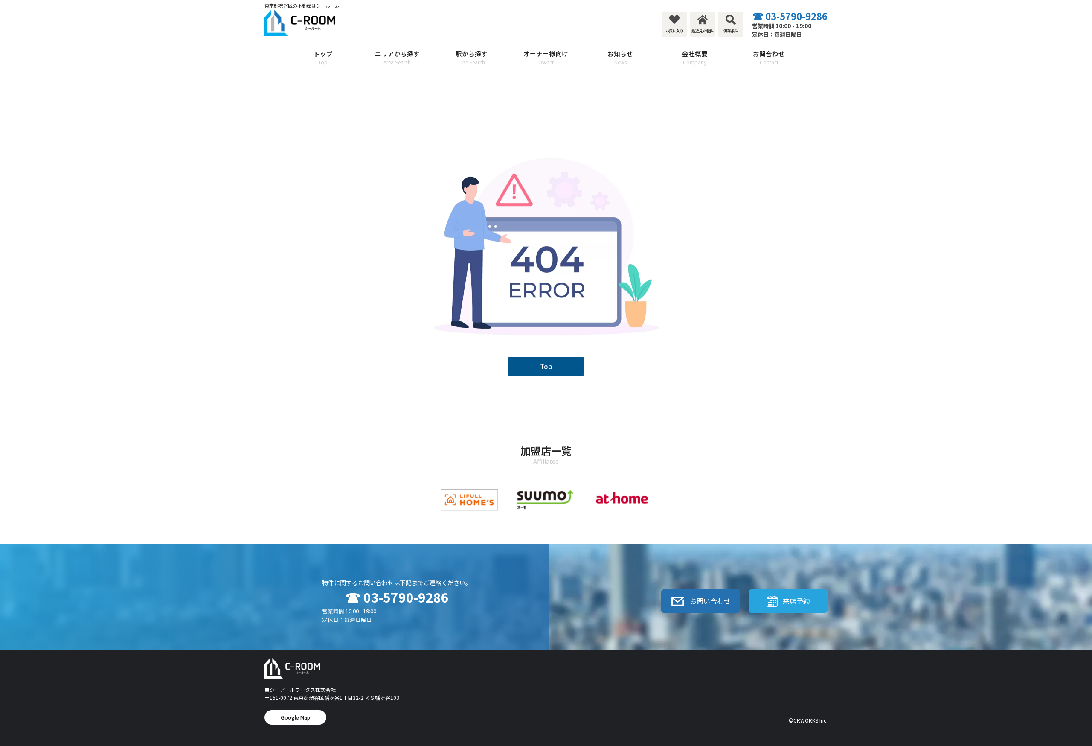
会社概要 (695, 57)
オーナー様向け (545, 57)
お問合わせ (769, 57)
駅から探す (472, 57)
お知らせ (620, 57)
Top (546, 366)
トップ (323, 57)
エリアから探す (397, 57)
